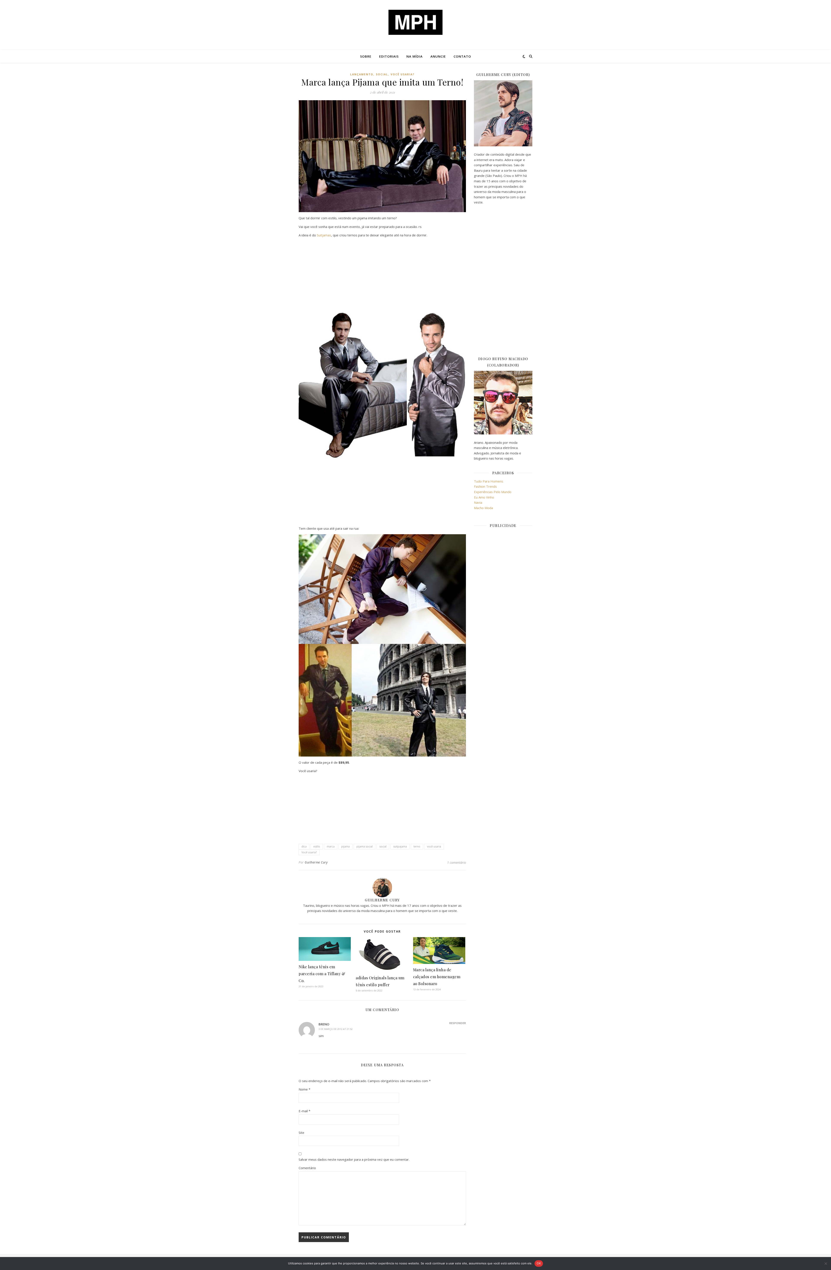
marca (331, 846)
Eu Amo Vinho (484, 497)
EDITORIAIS (389, 56)
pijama (345, 846)
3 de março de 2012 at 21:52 (336, 1029)
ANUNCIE (438, 56)
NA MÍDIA (414, 56)
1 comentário (456, 862)
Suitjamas (324, 235)
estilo (316, 846)
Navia (478, 502)
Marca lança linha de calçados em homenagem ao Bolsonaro (437, 976)
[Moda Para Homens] (415, 22)
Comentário (307, 1168)
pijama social (364, 846)
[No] (825, 1263)
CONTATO (462, 56)
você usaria (434, 846)
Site (301, 1132)
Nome (304, 1089)
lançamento (361, 74)
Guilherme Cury (316, 862)
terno (417, 846)
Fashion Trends (485, 486)
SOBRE (365, 56)
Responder (457, 1023)
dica (304, 846)
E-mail (304, 1111)
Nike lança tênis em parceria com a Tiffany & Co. (322, 973)
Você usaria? (309, 852)
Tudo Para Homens (488, 481)
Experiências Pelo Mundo (492, 492)
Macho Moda (483, 508)
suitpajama (400, 846)
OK (539, 1263)
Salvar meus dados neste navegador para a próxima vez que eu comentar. (354, 1159)
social (382, 74)
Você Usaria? (402, 74)
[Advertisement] (382, 271)
